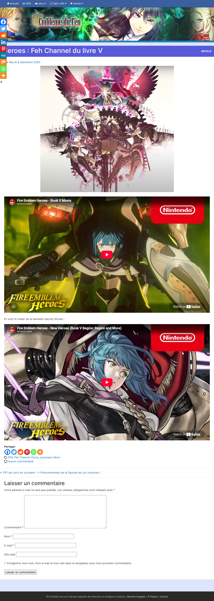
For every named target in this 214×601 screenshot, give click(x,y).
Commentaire (13, 527)
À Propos (152, 596)
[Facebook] (7, 452)
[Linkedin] (3, 42)
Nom (8, 536)
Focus (35, 457)
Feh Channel (22, 457)
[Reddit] (20, 452)
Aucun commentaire (20, 461)
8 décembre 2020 (29, 62)
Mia (11, 62)
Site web (9, 554)
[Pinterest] (27, 452)
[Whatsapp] (33, 452)
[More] (40, 452)
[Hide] (1, 82)
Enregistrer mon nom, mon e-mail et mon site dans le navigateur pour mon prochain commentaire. (69, 563)
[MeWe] (3, 55)
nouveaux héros (50, 457)
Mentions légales (136, 596)
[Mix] (3, 62)
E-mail (9, 545)
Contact (164, 596)
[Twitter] (14, 452)
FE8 (10, 457)
